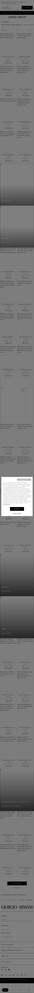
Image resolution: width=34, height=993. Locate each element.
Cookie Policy (6, 504)
